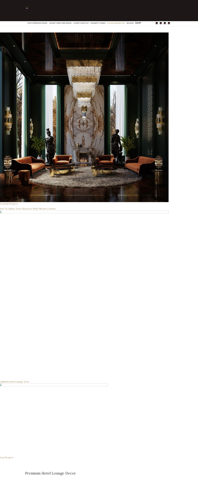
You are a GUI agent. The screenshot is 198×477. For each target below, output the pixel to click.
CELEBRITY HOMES (98, 23)
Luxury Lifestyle (81, 23)
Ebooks (130, 23)
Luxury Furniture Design (60, 23)
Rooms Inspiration (116, 23)
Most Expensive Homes (37, 23)
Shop (138, 23)
